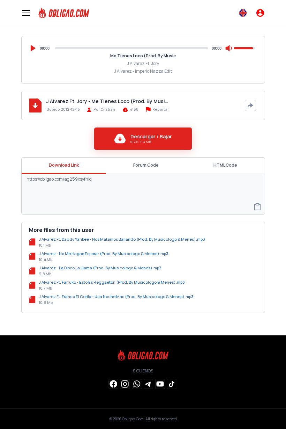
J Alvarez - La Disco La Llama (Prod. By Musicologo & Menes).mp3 (100, 267)
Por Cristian (104, 109)
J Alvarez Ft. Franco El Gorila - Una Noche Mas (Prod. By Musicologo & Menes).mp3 (116, 296)
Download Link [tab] (64, 165)
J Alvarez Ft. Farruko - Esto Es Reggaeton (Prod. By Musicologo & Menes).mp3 (112, 282)
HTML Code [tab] (225, 165)
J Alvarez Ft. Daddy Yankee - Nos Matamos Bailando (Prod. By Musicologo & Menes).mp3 (122, 239)
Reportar (160, 109)
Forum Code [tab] (146, 165)
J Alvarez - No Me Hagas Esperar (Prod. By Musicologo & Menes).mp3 (103, 253)
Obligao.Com (133, 418)
